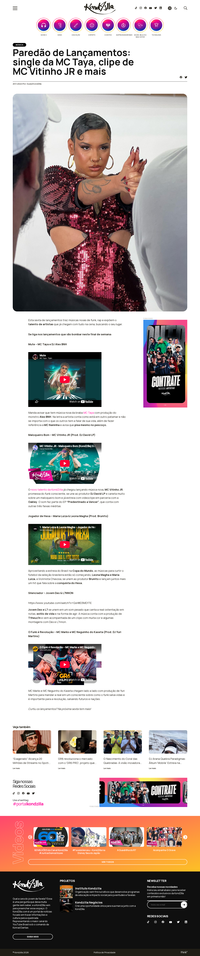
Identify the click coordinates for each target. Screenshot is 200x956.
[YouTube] (150, 8)
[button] (185, 837)
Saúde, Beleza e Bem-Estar (140, 36)
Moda (60, 35)
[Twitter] (155, 8)
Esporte (91, 35)
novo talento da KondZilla (47, 489)
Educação (76, 35)
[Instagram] (140, 8)
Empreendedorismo (124, 35)
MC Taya (88, 412)
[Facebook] (145, 8)
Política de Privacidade (105, 952)
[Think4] (183, 952)
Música (44, 35)
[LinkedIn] (160, 8)
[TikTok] (136, 8)
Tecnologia (156, 35)
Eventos (108, 35)
